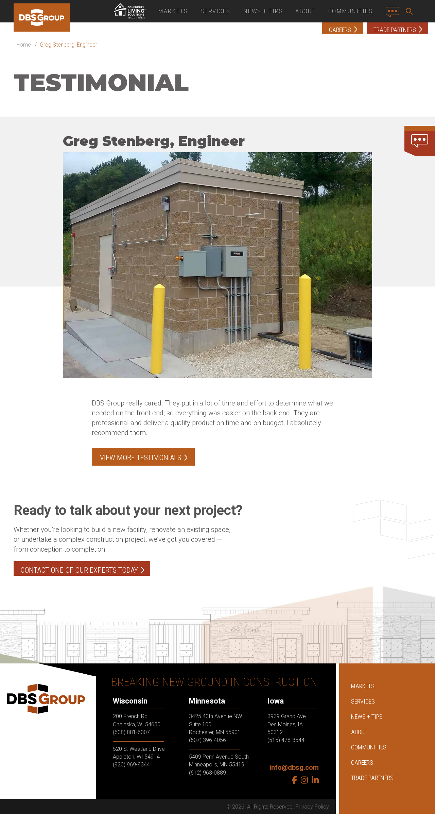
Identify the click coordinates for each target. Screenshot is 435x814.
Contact (394, 14)
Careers (362, 762)
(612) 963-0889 (207, 772)
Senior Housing (129, 11)
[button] (410, 11)
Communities (350, 11)
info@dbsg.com (294, 767)
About (305, 11)
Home (23, 44)
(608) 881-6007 (131, 732)
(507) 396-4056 (207, 740)
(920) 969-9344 (131, 764)
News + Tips (263, 11)
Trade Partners (372, 777)
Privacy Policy (312, 806)
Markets (173, 11)
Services (215, 11)
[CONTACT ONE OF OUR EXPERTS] (419, 141)
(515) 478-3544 (285, 740)
